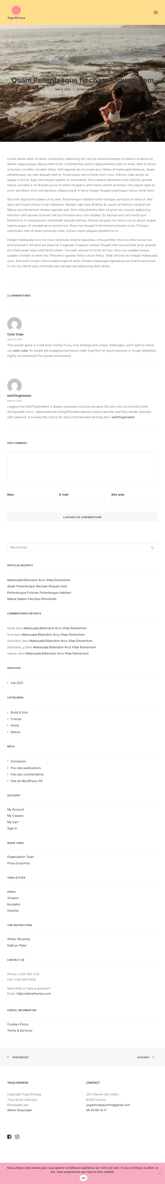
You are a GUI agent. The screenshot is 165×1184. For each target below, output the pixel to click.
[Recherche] (82, 547)
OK (84, 1178)
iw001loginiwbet (19, 396)
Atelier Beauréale (19, 1110)
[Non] (160, 1173)
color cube (15, 334)
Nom (10, 494)
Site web (117, 494)
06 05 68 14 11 (96, 1110)
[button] (155, 12)
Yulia (106, 89)
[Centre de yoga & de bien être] (16, 12)
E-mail (63, 494)
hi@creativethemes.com (33, 993)
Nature (85, 89)
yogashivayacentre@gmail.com (108, 1105)
